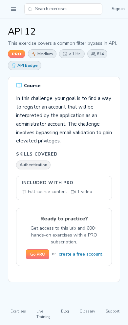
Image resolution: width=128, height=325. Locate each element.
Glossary (87, 311)
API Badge (27, 65)
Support (112, 311)
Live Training (43, 314)
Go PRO (37, 254)
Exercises (18, 311)
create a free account (80, 254)
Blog (65, 311)
